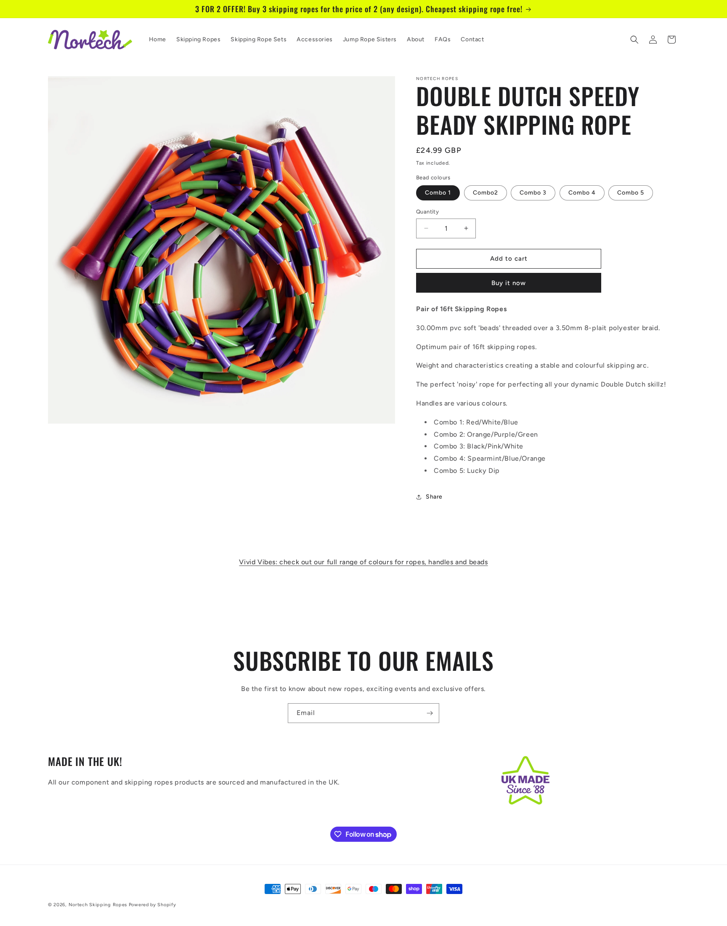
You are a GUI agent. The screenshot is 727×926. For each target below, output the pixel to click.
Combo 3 (533, 192)
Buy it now (508, 283)
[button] (634, 39)
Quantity (427, 211)
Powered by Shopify (152, 904)
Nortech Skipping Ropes (98, 904)
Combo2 (485, 192)
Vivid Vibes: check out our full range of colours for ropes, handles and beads (363, 562)
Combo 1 (438, 192)
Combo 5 (630, 192)
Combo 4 (582, 192)
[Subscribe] (429, 713)
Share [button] (434, 496)
